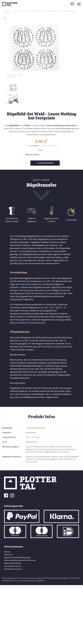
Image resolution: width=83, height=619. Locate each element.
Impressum (8, 554)
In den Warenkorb (45, 163)
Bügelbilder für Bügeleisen (39, 11)
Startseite (7, 11)
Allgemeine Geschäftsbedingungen (17, 557)
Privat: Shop (16, 11)
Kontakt (7, 552)
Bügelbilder (25, 11)
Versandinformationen (12, 566)
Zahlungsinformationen (13, 569)
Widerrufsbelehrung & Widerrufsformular (20, 560)
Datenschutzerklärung (12, 563)
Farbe (41, 150)
